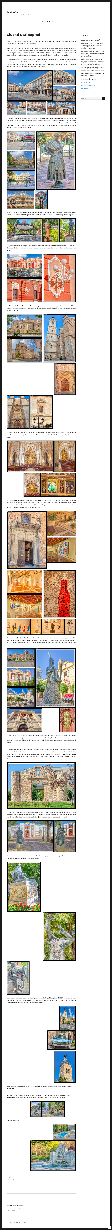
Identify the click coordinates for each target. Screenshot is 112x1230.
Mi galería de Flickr (86, 82)
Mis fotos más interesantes (88, 85)
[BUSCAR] (103, 98)
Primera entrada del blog (14, 1209)
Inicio (8, 22)
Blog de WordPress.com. (19, 1222)
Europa (60, 22)
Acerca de (78, 22)
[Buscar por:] (91, 98)
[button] (30, 85)
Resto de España (48, 22)
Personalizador (84, 88)
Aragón (36, 22)
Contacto (70, 22)
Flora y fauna (17, 22)
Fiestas (27, 22)
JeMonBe (12, 12)
